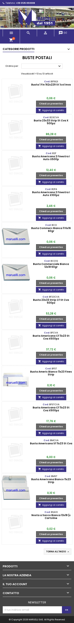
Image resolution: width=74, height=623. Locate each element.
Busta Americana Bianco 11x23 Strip (51, 481)
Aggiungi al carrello (51, 110)
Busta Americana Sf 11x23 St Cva (51, 443)
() (63, 32)
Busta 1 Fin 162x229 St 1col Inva (51, 84)
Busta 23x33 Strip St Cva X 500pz (51, 122)
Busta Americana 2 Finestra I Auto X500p (51, 158)
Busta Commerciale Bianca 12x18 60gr (51, 265)
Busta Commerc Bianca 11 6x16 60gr (51, 229)
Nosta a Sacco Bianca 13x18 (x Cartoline (51, 516)
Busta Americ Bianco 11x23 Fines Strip (51, 373)
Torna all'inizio (58, 551)
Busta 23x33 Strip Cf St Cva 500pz (51, 301)
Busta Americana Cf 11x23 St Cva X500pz (51, 337)
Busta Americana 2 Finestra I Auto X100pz (51, 193)
